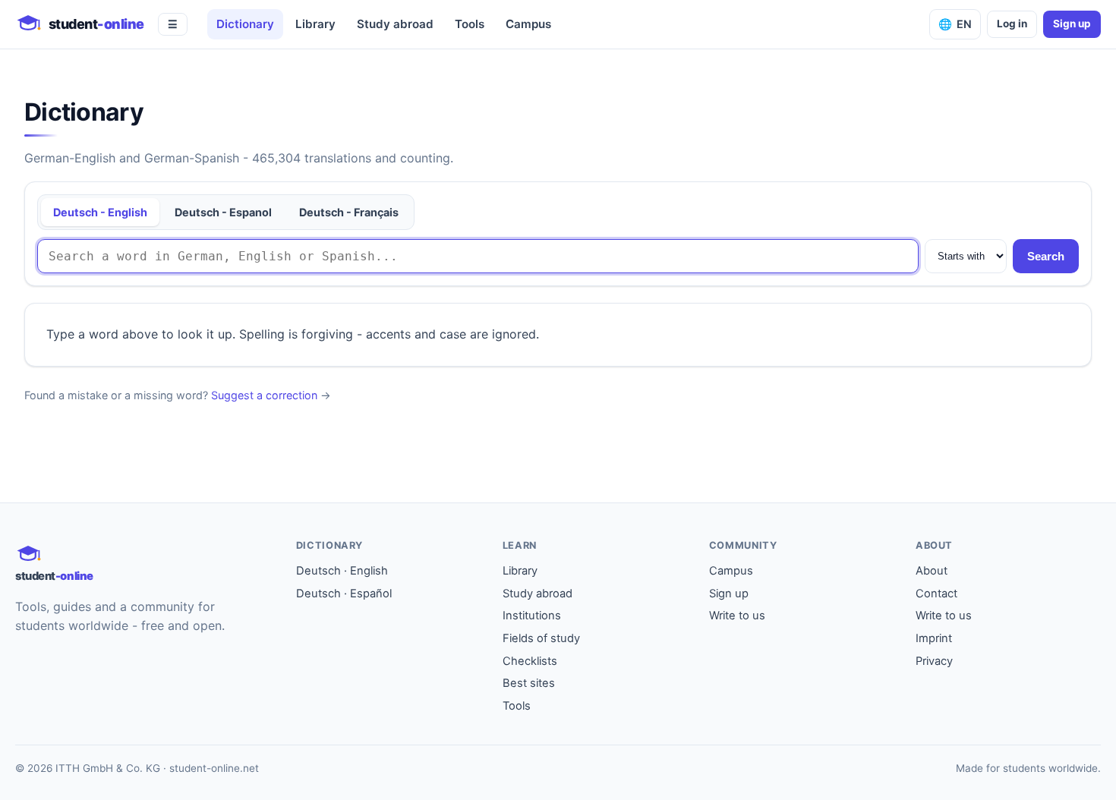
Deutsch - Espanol (223, 212)
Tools (469, 24)
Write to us (737, 615)
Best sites (529, 683)
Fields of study (541, 638)
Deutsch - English (100, 212)
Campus (528, 24)
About (931, 571)
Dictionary (245, 24)
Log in (1012, 23)
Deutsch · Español (344, 593)
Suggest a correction (264, 395)
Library (315, 24)
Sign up (1072, 23)
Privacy (934, 661)
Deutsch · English (342, 571)
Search (1045, 256)
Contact (936, 593)
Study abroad (395, 24)
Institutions (532, 615)
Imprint (934, 638)
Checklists (530, 661)
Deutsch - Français (349, 212)
